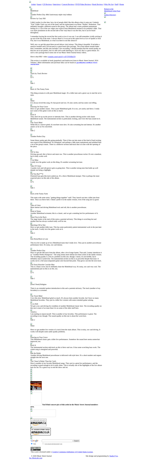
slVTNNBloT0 (69, 57)
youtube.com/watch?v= (56, 57)
